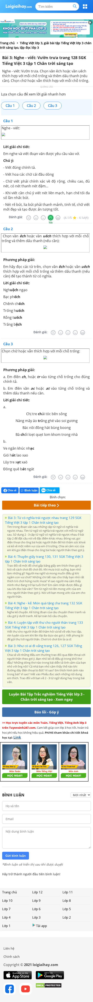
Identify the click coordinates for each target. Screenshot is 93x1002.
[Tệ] (36, 217)
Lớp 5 (67, 909)
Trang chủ (9, 892)
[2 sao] (74, 496)
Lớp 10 (7, 900)
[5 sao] (90, 496)
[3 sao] (79, 496)
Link (17, 737)
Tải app (41, 926)
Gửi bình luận (15, 855)
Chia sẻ (11, 490)
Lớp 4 (6, 917)
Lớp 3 (36, 917)
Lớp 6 (36, 909)
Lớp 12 (37, 892)
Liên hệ (8, 948)
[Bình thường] (43, 217)
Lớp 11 (68, 892)
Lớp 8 (67, 900)
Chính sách (11, 956)
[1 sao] (69, 496)
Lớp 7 (6, 909)
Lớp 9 (36, 900)
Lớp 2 (67, 917)
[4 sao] (84, 496)
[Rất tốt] (58, 217)
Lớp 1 (6, 926)
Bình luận (30, 490)
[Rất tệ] (28, 217)
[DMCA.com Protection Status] (48, 989)
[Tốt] (50, 217)
